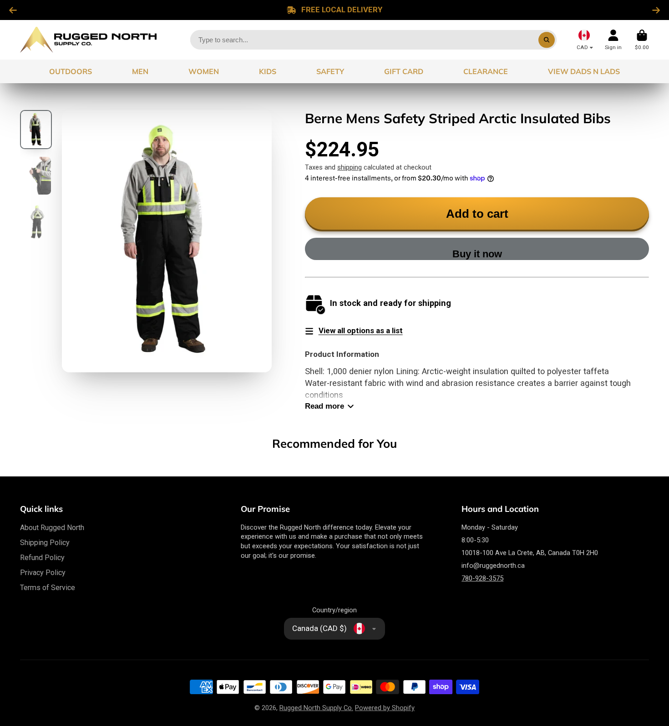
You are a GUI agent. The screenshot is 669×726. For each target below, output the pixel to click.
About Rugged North (52, 527)
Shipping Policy (45, 542)
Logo (88, 40)
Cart (642, 40)
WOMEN (203, 71)
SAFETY (330, 71)
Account (613, 40)
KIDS (267, 71)
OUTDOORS (70, 71)
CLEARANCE (485, 71)
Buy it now (477, 254)
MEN (140, 71)
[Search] (546, 40)
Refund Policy (42, 557)
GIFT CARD (403, 71)
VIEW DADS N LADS (584, 71)
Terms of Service (47, 587)
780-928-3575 (482, 578)
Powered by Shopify (385, 708)
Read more (324, 406)
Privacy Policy (43, 572)
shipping (349, 167)
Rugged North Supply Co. (316, 708)
